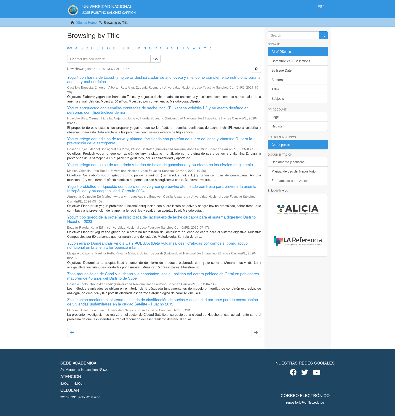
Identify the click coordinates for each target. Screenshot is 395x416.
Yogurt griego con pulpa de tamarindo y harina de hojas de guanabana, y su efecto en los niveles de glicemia (160, 164)
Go (155, 59)
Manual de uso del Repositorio (294, 171)
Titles (275, 89)
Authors (277, 79)
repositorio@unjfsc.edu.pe (305, 402)
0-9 (69, 48)
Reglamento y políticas (288, 161)
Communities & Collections (291, 61)
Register (278, 126)
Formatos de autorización (290, 180)
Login (276, 116)
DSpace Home (86, 22)
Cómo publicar (282, 144)
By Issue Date (282, 70)
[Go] (323, 35)
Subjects (278, 98)
